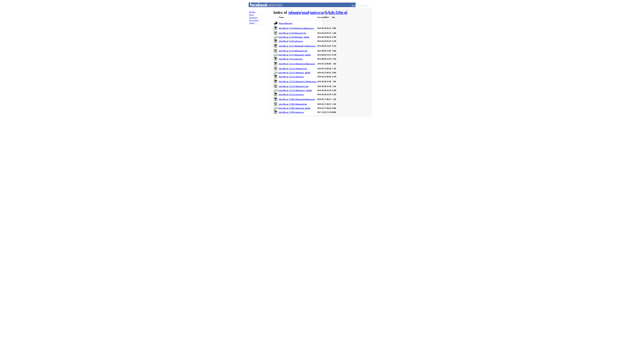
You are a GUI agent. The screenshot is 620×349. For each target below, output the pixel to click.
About (251, 15)
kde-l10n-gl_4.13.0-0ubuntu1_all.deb (294, 37)
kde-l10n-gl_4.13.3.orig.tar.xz (291, 59)
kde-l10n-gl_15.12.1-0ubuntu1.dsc (293, 69)
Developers (253, 17)
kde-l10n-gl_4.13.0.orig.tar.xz (291, 41)
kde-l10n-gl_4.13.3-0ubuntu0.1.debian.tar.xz (297, 46)
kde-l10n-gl (338, 12)
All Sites (252, 12)
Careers (252, 23)
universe (317, 12)
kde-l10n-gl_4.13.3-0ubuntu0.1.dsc (293, 51)
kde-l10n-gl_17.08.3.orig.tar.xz (291, 112)
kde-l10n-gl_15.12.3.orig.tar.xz (291, 94)
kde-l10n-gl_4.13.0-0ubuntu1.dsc (292, 33)
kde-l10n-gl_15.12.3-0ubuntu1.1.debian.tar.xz (297, 81)
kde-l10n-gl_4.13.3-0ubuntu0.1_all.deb (295, 55)
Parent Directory (286, 23)
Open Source (254, 20)
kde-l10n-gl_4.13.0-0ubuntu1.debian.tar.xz (296, 28)
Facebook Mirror (263, 8)
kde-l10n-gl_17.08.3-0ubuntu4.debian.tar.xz (297, 99)
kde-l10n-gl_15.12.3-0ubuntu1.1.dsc (294, 86)
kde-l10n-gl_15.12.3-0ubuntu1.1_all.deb (295, 90)
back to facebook (360, 5)
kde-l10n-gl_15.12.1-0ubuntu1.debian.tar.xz (297, 64)
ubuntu (295, 12)
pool (305, 12)
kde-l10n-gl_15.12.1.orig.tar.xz (291, 77)
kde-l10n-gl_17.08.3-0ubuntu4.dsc (293, 104)
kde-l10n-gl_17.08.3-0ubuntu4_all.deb (294, 108)
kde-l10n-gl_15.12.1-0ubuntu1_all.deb (294, 73)
